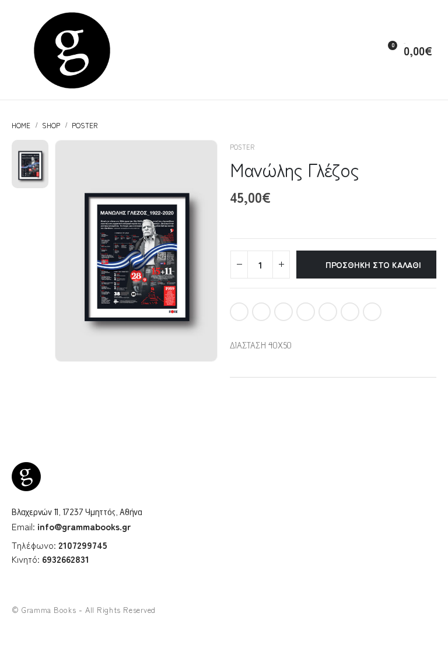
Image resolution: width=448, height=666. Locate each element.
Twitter (261, 311)
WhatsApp (372, 311)
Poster (242, 146)
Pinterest (305, 311)
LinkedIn (283, 311)
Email (327, 311)
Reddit (350, 311)
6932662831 (65, 559)
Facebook (239, 311)
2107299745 (82, 545)
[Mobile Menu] (16, 50)
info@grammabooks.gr (84, 526)
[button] (361, 51)
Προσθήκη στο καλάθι (373, 264)
